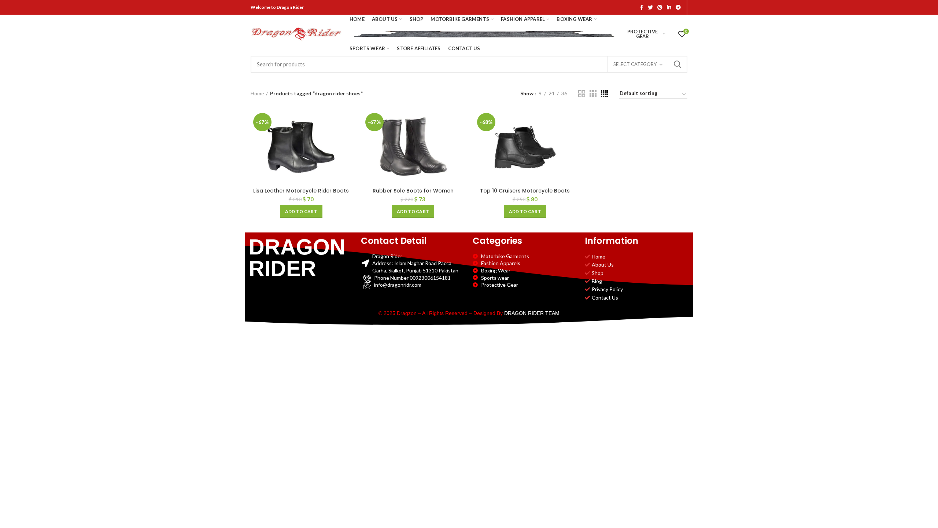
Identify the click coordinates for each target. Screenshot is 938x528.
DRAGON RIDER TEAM (532, 313)
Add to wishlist (346, 155)
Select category (635, 64)
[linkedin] (669, 7)
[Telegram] (678, 7)
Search (677, 64)
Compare (346, 122)
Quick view (346, 139)
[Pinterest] (660, 7)
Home (257, 93)
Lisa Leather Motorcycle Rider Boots (301, 190)
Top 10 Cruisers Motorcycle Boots (525, 190)
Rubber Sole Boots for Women (413, 190)
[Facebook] (642, 7)
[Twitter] (650, 7)
